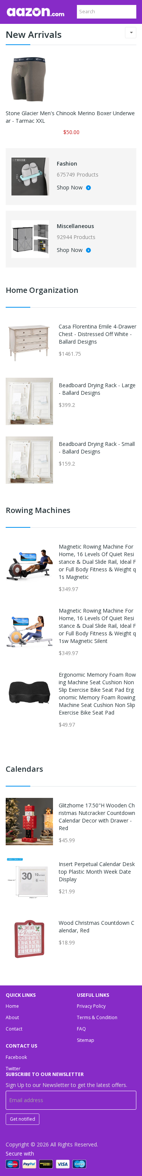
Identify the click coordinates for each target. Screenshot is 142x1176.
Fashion (67, 163)
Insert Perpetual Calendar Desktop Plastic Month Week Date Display (97, 871)
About (12, 1017)
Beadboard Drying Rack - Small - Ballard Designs (97, 447)
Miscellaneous (75, 226)
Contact (14, 1029)
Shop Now (70, 188)
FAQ (81, 1029)
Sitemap (85, 1040)
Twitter (13, 1068)
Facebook (16, 1057)
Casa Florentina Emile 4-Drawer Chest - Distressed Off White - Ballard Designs (97, 334)
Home (12, 1006)
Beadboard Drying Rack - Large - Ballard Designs (97, 389)
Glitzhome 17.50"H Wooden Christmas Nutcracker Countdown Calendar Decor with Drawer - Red (97, 817)
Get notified (22, 1119)
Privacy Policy (91, 1006)
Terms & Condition (97, 1017)
